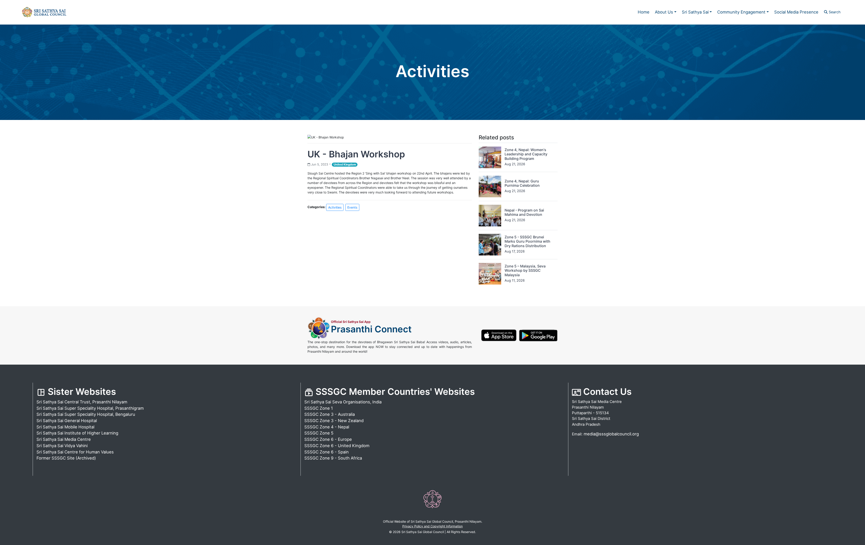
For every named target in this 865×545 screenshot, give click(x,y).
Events (352, 207)
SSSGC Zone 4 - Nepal (326, 426)
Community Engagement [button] (741, 11)
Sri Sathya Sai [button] (695, 11)
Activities (334, 207)
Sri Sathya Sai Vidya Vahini (62, 445)
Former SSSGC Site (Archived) (66, 457)
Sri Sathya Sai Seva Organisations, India (343, 401)
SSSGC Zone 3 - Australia (329, 414)
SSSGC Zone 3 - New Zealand (334, 420)
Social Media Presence (796, 11)
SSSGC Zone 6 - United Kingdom (336, 445)
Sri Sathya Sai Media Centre (63, 439)
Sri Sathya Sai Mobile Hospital (65, 426)
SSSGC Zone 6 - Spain (326, 451)
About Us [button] (664, 11)
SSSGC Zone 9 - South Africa (333, 457)
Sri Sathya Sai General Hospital (66, 420)
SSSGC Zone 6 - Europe (328, 439)
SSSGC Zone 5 (318, 432)
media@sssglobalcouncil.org (611, 433)
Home (643, 11)
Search (834, 12)
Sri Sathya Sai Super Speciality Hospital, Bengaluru (85, 414)
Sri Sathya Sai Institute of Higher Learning (77, 432)
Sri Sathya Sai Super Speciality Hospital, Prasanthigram (90, 408)
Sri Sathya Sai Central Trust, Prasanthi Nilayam (81, 401)
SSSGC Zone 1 (318, 408)
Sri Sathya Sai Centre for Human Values (75, 451)
